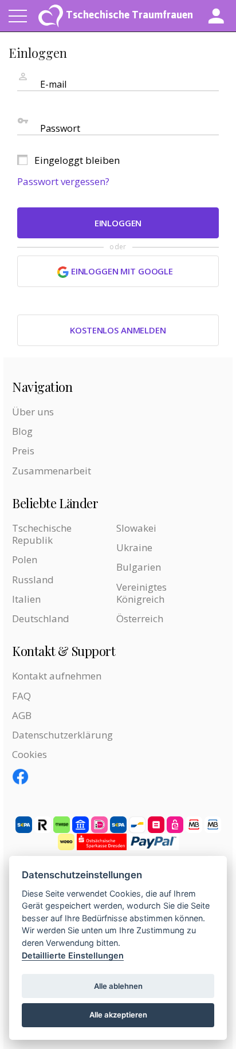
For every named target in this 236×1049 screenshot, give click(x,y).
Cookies (29, 754)
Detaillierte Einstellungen (73, 955)
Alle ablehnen (118, 986)
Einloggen (118, 223)
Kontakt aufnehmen (56, 675)
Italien (26, 599)
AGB (22, 715)
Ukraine (134, 547)
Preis (23, 450)
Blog (22, 431)
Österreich (139, 618)
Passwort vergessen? (63, 181)
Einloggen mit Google (121, 271)
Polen (24, 559)
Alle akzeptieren (118, 1014)
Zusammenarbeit (51, 470)
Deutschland (40, 618)
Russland (33, 579)
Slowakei (136, 528)
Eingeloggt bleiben (77, 160)
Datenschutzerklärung (62, 734)
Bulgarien (138, 566)
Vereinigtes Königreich (141, 593)
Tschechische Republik (42, 534)
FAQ (21, 695)
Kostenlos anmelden (118, 330)
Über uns (33, 411)
